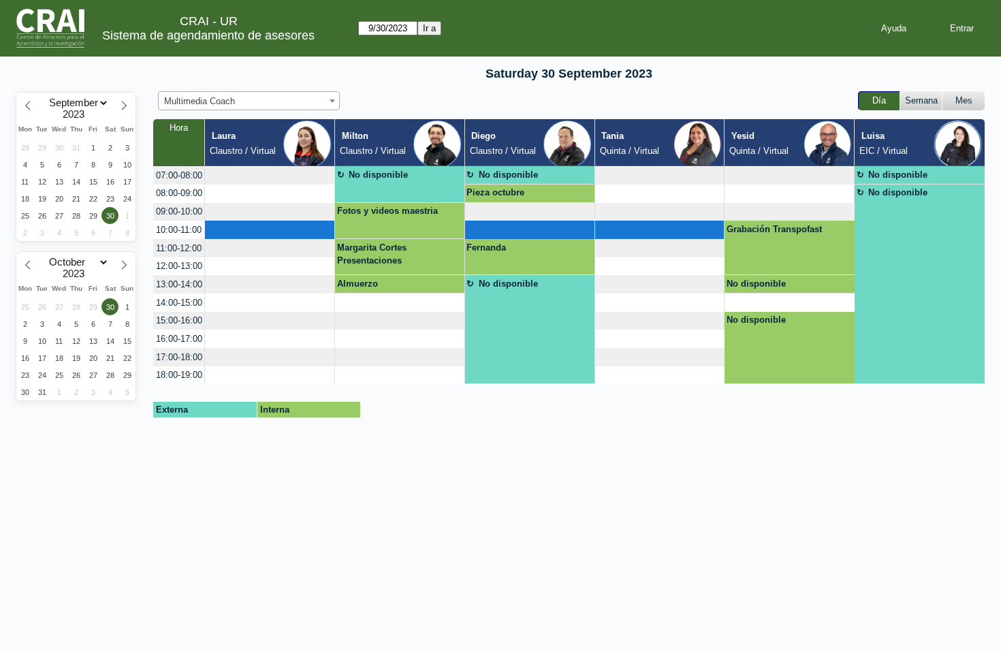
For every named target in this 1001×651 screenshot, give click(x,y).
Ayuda (893, 28)
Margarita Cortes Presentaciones (372, 254)
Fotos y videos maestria (387, 211)
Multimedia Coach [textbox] (199, 101)
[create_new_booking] (269, 175)
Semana (921, 100)
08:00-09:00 (179, 193)
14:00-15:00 (179, 303)
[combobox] (249, 100)
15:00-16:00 (179, 320)
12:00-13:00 (179, 266)
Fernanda (486, 247)
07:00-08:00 (179, 175)
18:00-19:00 (179, 375)
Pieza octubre (495, 192)
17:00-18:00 (179, 357)
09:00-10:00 (179, 211)
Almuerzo (357, 284)
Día (879, 100)
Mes (963, 100)
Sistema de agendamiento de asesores (208, 35)
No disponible (378, 175)
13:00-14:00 (179, 284)
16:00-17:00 (179, 339)
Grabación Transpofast (774, 229)
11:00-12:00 (179, 248)
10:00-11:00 (179, 230)
